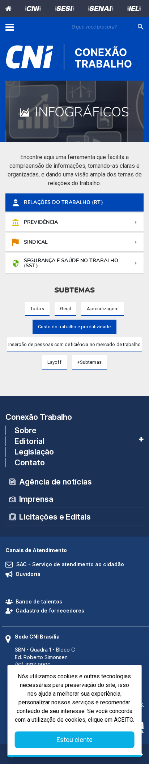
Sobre (25, 430)
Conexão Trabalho (38, 417)
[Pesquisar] (141, 26)
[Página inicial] (9, 8)
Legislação (34, 451)
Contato (29, 462)
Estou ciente (74, 739)
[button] (89, 362)
